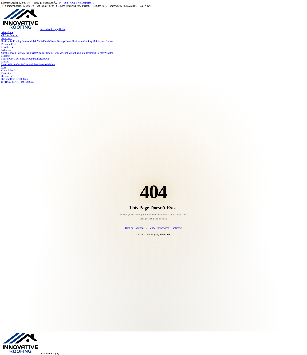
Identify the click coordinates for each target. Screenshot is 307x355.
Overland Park (31, 64)
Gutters (109, 41)
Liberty (27, 58)
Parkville (35, 58)
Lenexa (5, 64)
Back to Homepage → (136, 228)
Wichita (51, 64)
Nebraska (6, 50)
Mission (13, 64)
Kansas (5, 61)
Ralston (100, 53)
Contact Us (176, 228)
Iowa (3, 67)
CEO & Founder (9, 35)
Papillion (80, 53)
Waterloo (108, 53)
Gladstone (19, 58)
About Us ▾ (7, 32)
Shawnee (42, 64)
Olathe (20, 64)
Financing (6, 73)
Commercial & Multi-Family (35, 41)
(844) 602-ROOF (10, 81)
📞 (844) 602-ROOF (65, 2)
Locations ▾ (7, 47)
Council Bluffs (8, 70)
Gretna (56, 53)
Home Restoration (74, 41)
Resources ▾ (7, 76)
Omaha (5, 53)
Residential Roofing (11, 41)
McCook (63, 53)
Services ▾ (6, 38)
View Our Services (159, 228)
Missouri (5, 55)
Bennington (31, 53)
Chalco (40, 53)
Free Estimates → (85, 2)
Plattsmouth (91, 53)
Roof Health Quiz (19, 79)
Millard (72, 53)
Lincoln (12, 53)
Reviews (5, 79)
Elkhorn (48, 53)
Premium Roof (8, 44)
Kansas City (7, 58)
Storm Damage (57, 41)
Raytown (44, 58)
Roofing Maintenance (95, 41)
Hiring (62, 29)
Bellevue (20, 53)
